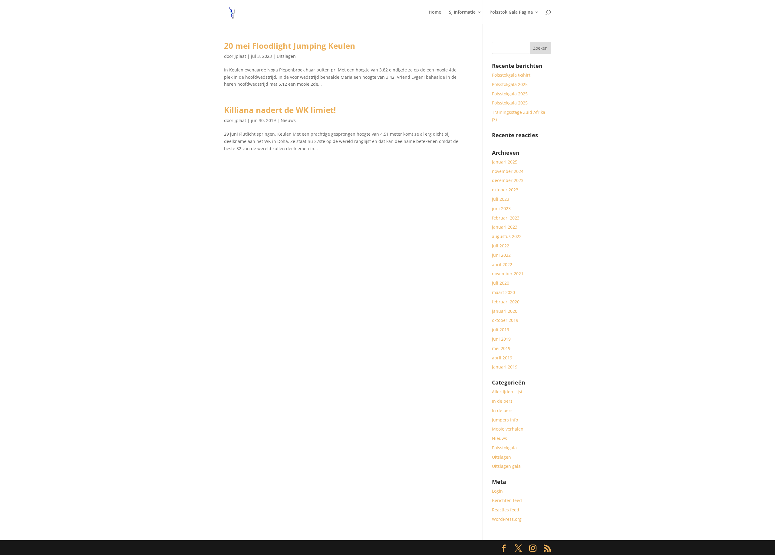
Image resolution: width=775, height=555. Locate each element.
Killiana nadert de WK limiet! (280, 109)
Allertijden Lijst (507, 392)
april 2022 (502, 264)
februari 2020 (505, 302)
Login (497, 491)
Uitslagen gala (506, 466)
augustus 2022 (507, 236)
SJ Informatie (462, 12)
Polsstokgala (504, 448)
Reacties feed (505, 510)
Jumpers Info (505, 420)
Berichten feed (507, 500)
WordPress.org (507, 519)
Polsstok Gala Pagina (511, 12)
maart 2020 (503, 292)
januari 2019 (504, 367)
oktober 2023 (505, 190)
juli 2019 (500, 329)
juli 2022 (500, 246)
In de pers (502, 401)
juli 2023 (500, 199)
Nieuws (288, 120)
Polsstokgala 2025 (510, 84)
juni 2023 (501, 208)
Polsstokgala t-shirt (511, 75)
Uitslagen (286, 56)
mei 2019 (501, 348)
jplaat (240, 56)
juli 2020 (500, 283)
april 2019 (502, 358)
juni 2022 (501, 255)
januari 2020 (504, 311)
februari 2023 (505, 218)
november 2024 (507, 171)
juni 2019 (501, 339)
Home (435, 12)
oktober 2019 (505, 320)
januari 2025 (504, 162)
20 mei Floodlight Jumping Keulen (289, 45)
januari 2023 (504, 227)
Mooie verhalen (507, 429)
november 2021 (507, 273)
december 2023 (507, 180)
